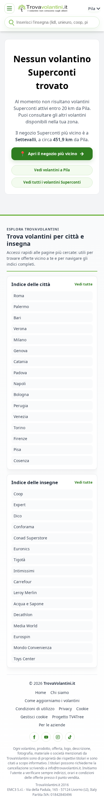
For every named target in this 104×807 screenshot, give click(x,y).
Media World (25, 625)
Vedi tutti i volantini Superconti (52, 182)
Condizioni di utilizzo (35, 708)
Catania (21, 361)
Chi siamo (59, 692)
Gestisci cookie (34, 716)
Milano (20, 339)
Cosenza (21, 460)
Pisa (17, 449)
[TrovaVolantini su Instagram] (58, 737)
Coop (18, 493)
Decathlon (23, 614)
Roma (19, 295)
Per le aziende (52, 724)
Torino (19, 427)
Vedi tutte (84, 284)
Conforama (24, 526)
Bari (17, 317)
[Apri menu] (9, 8)
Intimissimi (24, 570)
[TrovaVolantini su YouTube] (46, 737)
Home (40, 692)
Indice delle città (30, 284)
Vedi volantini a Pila (52, 169)
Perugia (21, 405)
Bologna (21, 394)
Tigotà (19, 559)
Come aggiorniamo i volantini (52, 700)
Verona (20, 328)
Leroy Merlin (25, 592)
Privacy (65, 708)
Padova (20, 372)
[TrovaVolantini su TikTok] (70, 737)
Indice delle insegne (34, 482)
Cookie (82, 708)
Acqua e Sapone (29, 603)
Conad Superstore (30, 538)
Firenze (20, 438)
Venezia (21, 416)
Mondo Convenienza (33, 647)
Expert (20, 504)
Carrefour (23, 581)
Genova (20, 350)
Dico (18, 515)
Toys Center (24, 658)
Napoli (20, 383)
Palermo (21, 306)
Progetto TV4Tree (68, 716)
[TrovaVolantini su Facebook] (34, 737)
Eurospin (22, 636)
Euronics (22, 548)
